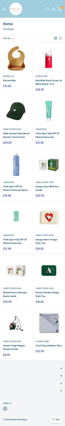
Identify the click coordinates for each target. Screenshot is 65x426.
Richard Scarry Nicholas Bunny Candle (15, 294)
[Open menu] (4, 9)
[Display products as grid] (55, 38)
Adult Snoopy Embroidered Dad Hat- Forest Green (16, 135)
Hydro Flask (42, 76)
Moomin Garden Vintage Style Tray (47, 294)
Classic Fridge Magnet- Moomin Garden (14, 347)
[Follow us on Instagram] (5, 408)
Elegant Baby (42, 341)
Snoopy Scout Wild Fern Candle (47, 188)
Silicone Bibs (9, 80)
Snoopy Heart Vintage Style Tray (46, 241)
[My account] (53, 9)
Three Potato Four (12, 129)
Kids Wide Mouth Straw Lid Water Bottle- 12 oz (49, 82)
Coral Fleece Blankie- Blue (49, 345)
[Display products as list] (60, 38)
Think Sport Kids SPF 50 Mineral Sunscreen (47, 135)
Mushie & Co (8, 76)
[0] (59, 9)
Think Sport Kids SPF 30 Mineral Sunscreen (15, 241)
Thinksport (41, 129)
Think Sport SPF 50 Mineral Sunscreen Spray (15, 188)
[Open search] (47, 9)
